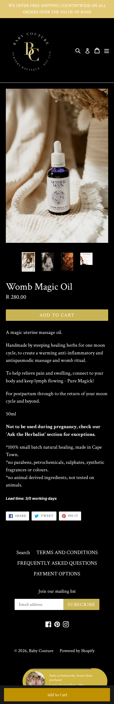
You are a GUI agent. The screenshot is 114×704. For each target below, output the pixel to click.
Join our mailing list (57, 591)
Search (23, 552)
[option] (28, 262)
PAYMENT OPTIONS (57, 573)
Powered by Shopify (77, 651)
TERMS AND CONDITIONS (67, 552)
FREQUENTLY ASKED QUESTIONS (57, 563)
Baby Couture (41, 651)
